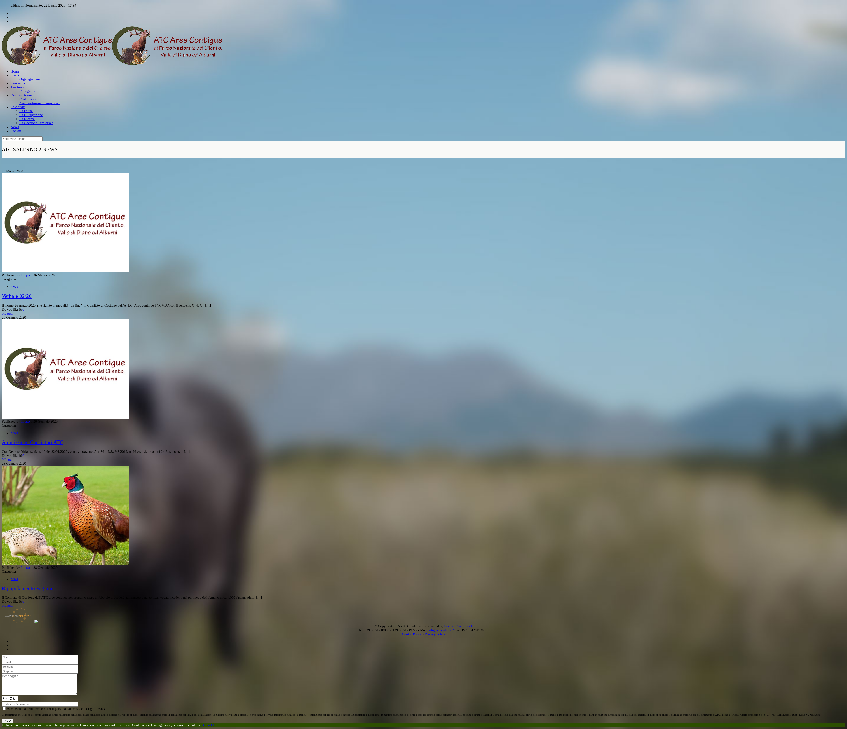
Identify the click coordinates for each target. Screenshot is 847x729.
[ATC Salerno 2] (112, 64)
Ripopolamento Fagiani (27, 588)
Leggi (8, 313)
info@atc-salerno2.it (442, 630)
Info (215, 725)
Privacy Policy (435, 634)
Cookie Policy (412, 634)
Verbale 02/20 (17, 296)
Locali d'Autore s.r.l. (458, 626)
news (14, 287)
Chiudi (208, 725)
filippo (25, 275)
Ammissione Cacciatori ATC (32, 442)
